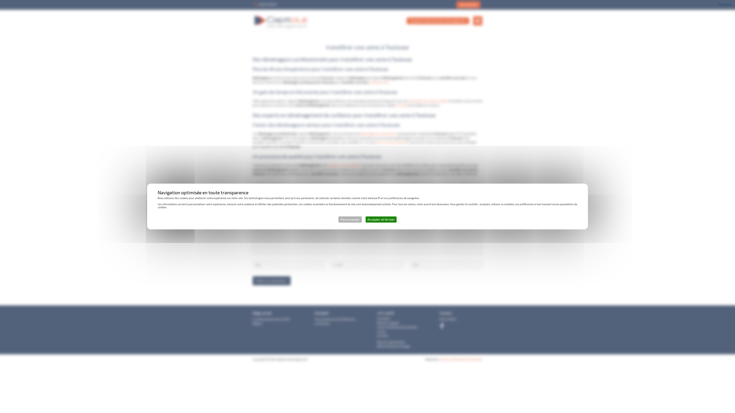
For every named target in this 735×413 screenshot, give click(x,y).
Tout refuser (725, 4)
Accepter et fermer (381, 219)
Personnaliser (350, 219)
